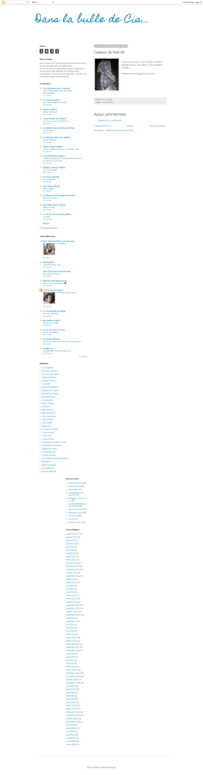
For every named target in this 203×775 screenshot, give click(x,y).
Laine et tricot (48, 439)
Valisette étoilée (49, 207)
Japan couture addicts (53, 147)
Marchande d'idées (50, 394)
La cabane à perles (50, 429)
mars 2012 (70, 595)
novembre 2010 (73, 647)
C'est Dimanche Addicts (54, 156)
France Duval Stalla (50, 374)
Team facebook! (49, 179)
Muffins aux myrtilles (51, 323)
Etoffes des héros (49, 449)
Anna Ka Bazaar (49, 416)
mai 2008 (70, 735)
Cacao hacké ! (48, 130)
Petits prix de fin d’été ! (51, 274)
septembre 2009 (73, 683)
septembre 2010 (73, 650)
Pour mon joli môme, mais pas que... (59, 241)
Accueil (130, 126)
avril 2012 (70, 592)
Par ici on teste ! (50, 228)
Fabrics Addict (48, 419)
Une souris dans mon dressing (57, 271)
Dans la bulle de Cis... (92, 20)
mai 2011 (70, 628)
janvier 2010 (71, 670)
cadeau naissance (50, 112)
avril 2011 (70, 631)
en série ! (46, 217)
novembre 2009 (73, 676)
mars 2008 (70, 741)
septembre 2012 (73, 576)
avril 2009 (70, 699)
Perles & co (47, 426)
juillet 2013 (70, 544)
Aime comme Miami (50, 198)
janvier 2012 (71, 602)
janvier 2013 (71, 563)
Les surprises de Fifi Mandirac (55, 458)
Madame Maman (49, 377)
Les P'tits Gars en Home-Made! (57, 214)
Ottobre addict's (50, 109)
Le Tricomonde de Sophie (54, 311)
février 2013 (71, 560)
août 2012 (70, 579)
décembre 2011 (72, 605)
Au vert (71, 519)
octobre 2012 (71, 573)
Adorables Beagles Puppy (66, 293)
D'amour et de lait (75, 522)
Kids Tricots (47, 423)
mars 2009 (70, 702)
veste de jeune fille (50, 170)
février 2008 (71, 744)
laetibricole (48, 348)
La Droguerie (47, 368)
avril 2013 (70, 553)
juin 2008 (70, 731)
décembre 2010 (73, 644)
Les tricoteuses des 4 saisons (56, 88)
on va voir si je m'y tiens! (54, 330)
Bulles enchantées (50, 387)
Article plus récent (102, 126)
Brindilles (46, 461)
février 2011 (71, 637)
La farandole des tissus (52, 445)
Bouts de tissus (108, 102)
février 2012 (71, 599)
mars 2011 (70, 634)
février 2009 (71, 705)
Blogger (112, 767)
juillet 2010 (70, 657)
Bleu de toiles (48, 410)
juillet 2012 (70, 582)
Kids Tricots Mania (51, 186)
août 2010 (70, 654)
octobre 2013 (71, 537)
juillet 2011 (70, 621)
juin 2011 (70, 624)
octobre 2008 (71, 718)
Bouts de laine (74, 486)
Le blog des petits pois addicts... (57, 137)
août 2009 (70, 686)
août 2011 (70, 618)
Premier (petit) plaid (50, 332)
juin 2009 (70, 693)
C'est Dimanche (49, 452)
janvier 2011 (71, 641)
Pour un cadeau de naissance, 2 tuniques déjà (61, 149)
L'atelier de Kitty (49, 455)
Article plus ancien (157, 126)
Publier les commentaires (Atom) (120, 130)
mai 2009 (70, 696)
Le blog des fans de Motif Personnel (59, 195)
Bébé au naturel (49, 465)
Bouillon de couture (50, 390)
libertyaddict (48, 262)
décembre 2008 (73, 712)
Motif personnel (48, 413)
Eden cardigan (48, 189)
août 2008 (70, 725)
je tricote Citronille (51, 177)
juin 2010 (70, 660)
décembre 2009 (73, 673)
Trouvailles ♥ (61, 243)
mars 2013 (70, 556)
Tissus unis (47, 436)
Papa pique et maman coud (54, 442)
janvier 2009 (71, 709)
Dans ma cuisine (75, 509)
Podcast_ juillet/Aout (50, 314)
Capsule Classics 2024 (52, 265)
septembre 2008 (73, 722)
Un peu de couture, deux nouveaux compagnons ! (62, 341)
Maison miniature (49, 140)
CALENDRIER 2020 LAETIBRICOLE (57, 351)
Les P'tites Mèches (51, 339)
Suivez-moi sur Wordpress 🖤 (54, 283)
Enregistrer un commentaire (110, 120)
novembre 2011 (72, 608)
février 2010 (71, 667)
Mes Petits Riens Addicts (54, 205)
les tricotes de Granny (53, 290)
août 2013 (70, 540)
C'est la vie (73, 516)
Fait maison (73, 489)
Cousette (46, 384)
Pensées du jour (75, 512)
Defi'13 (46, 223)
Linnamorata (47, 400)
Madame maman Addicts (54, 167)
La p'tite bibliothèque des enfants (77, 505)
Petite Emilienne (49, 381)
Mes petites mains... (52, 320)
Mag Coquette (48, 403)
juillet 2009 (70, 689)
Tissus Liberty (48, 432)
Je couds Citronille (51, 100)
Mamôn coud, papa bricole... (55, 281)
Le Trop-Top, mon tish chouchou (55, 121)
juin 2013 (70, 547)
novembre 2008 (73, 715)
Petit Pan (46, 407)
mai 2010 (70, 663)
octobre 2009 (71, 680)
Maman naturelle (49, 471)
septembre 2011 (73, 615)
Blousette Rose (48, 397)
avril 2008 (70, 738)
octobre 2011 (71, 612)
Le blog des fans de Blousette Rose (59, 128)
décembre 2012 (73, 566)
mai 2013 (70, 550)
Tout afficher (83, 356)
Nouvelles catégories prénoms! (55, 102)
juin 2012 (70, 586)
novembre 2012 (73, 570)
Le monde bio (48, 468)
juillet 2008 (70, 728)
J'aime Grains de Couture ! (55, 119)
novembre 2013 (73, 534)
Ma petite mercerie (50, 371)
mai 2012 (70, 589)
